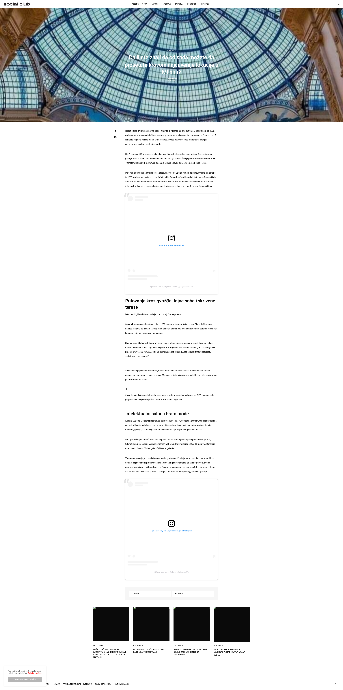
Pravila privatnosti (72, 684)
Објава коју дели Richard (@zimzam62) (171, 572)
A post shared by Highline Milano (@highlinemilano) (171, 286)
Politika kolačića (35, 673)
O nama (56, 684)
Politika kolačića (121, 684)
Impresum (87, 684)
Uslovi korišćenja (103, 684)
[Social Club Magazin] (16, 4)
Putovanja (171, 51)
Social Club (172, 78)
